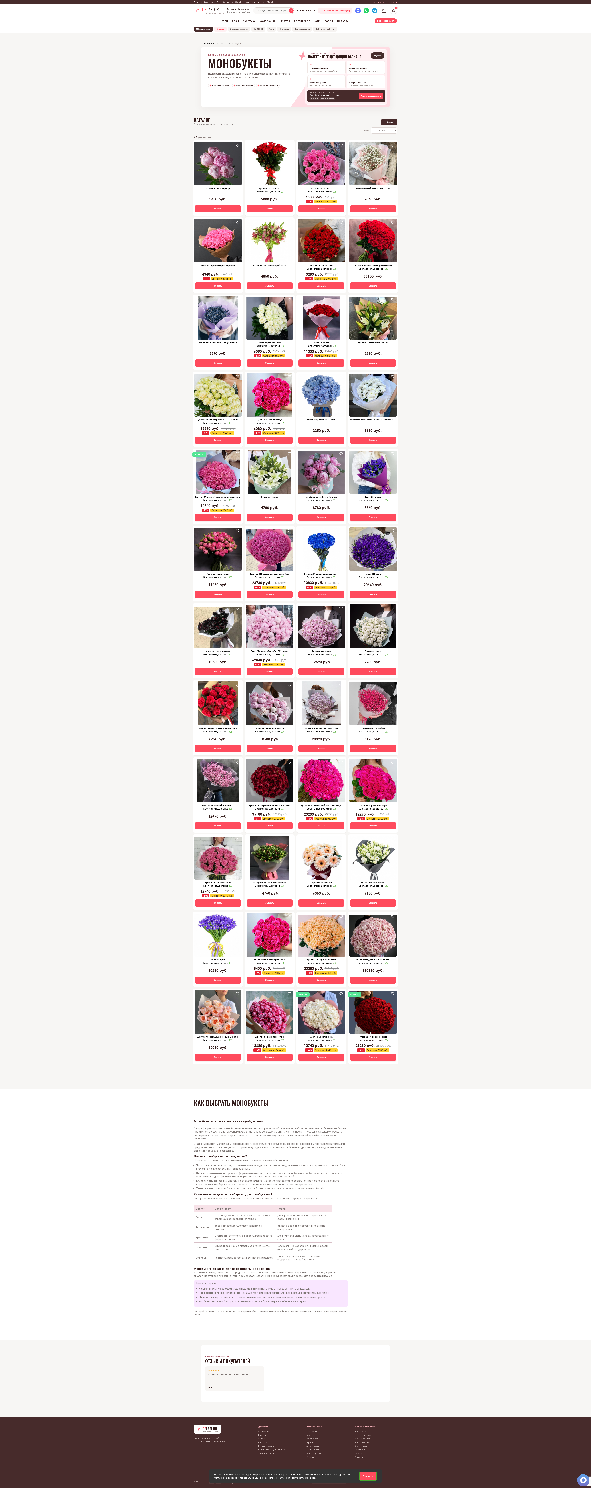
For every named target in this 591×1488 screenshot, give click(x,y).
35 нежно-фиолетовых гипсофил (321, 728)
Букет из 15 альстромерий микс (269, 265)
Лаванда (358, 1453)
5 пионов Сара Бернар (218, 188)
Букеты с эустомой (314, 1453)
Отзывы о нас (264, 1431)
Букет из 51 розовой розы (218, 882)
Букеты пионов (360, 1431)
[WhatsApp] (366, 10)
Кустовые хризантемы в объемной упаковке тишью (373, 419)
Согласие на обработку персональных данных (238, 1477)
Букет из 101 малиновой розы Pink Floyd (321, 805)
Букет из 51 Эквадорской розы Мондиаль (218, 419)
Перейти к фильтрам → (371, 96)
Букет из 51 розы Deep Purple (269, 1037)
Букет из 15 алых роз (269, 188)
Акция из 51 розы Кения (321, 265)
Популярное (302, 21)
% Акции (220, 29)
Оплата (261, 1438)
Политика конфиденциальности (272, 1449)
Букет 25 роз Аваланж (269, 342)
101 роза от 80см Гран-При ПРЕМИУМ (373, 265)
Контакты (262, 1442)
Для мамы (284, 29)
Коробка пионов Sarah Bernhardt (321, 497)
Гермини (310, 1442)
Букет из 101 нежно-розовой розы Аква (270, 574)
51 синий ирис (218, 959)
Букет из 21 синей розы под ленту (321, 574)
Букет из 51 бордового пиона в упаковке (269, 805)
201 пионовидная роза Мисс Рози (373, 959)
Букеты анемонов (362, 1438)
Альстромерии (312, 1446)
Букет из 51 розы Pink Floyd (373, 805)
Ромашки (310, 1457)
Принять (368, 1476)
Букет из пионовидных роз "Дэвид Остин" (218, 1037)
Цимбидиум (359, 1449)
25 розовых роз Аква (321, 188)
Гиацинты (359, 1457)
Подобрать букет (385, 21)
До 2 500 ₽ (258, 29)
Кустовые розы (312, 1438)
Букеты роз (311, 1435)
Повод (329, 21)
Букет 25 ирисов (373, 497)
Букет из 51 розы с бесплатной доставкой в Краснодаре (218, 497)
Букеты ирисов (312, 1449)
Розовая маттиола (321, 651)
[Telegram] (374, 10)
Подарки (343, 21)
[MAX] (358, 10)
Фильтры (389, 122)
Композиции (268, 21)
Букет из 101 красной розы (373, 1037)
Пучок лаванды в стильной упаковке (218, 342)
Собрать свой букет (325, 29)
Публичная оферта (266, 1446)
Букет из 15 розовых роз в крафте (218, 265)
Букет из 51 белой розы (321, 1037)
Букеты (285, 21)
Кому (317, 21)
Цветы (224, 21)
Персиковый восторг (321, 882)
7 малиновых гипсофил (373, 728)
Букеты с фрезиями (362, 1446)
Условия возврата (266, 1453)
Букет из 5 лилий (269, 497)
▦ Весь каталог (203, 29)
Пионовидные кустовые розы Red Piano (218, 728)
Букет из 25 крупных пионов (269, 728)
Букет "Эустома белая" (373, 882)
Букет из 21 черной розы (217, 651)
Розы (235, 21)
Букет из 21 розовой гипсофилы (218, 805)
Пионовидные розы (362, 1435)
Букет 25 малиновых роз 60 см (269, 959)
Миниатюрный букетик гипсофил (373, 188)
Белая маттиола (373, 651)
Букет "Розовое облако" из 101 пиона (269, 651)
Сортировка (364, 130)
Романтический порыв (218, 574)
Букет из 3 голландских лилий (373, 342)
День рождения (302, 29)
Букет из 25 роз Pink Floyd (270, 419)
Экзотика (249, 21)
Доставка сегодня (239, 29)
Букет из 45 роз (321, 342)
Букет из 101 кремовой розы (321, 959)
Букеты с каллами (362, 1442)
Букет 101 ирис (373, 574)
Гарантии (262, 1435)
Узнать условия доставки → (385, 2)
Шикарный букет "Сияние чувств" (269, 882)
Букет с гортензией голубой (321, 419)
